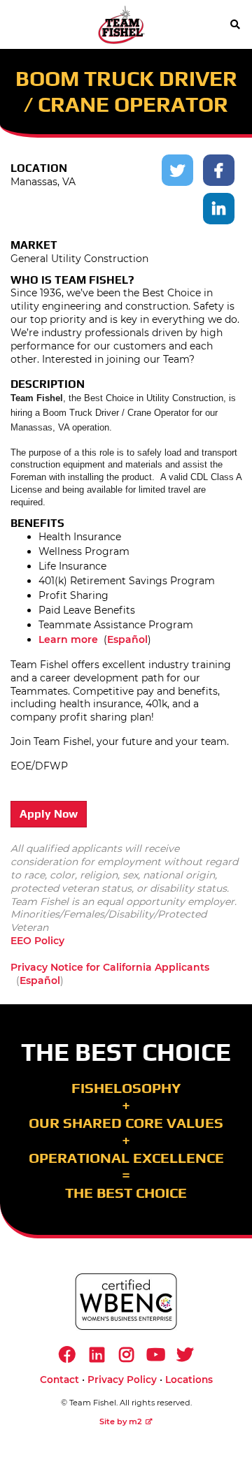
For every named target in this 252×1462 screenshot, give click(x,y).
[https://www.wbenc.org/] (126, 1301)
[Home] (121, 24)
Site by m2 (120, 1421)
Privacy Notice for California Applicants (109, 967)
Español (127, 639)
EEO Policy (37, 940)
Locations (189, 1379)
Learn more (68, 639)
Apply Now (49, 813)
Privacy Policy (122, 1379)
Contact (59, 1379)
